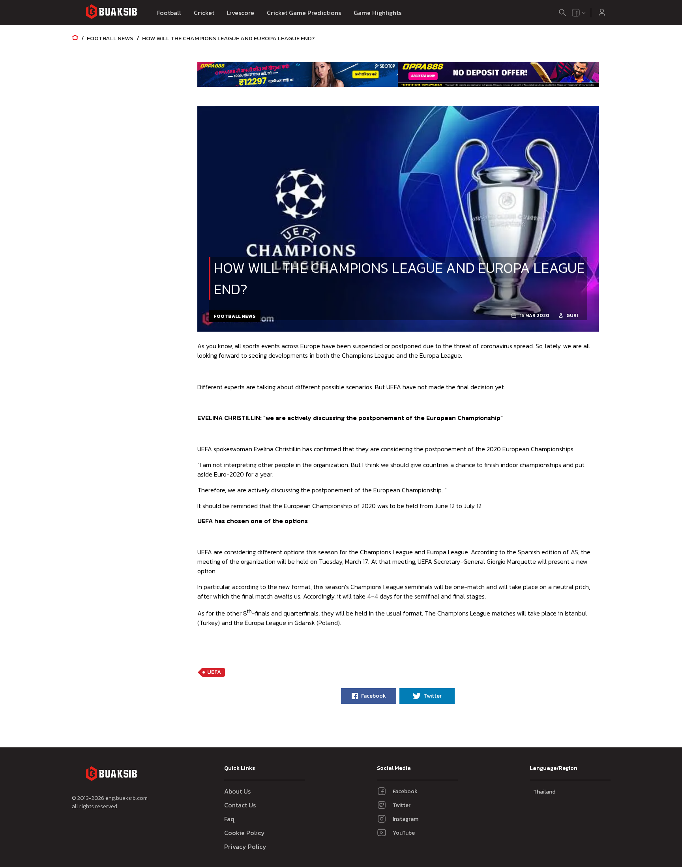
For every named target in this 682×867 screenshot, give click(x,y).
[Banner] (297, 74)
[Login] (602, 13)
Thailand (544, 792)
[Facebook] (576, 12)
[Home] (75, 38)
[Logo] (111, 12)
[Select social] (579, 12)
